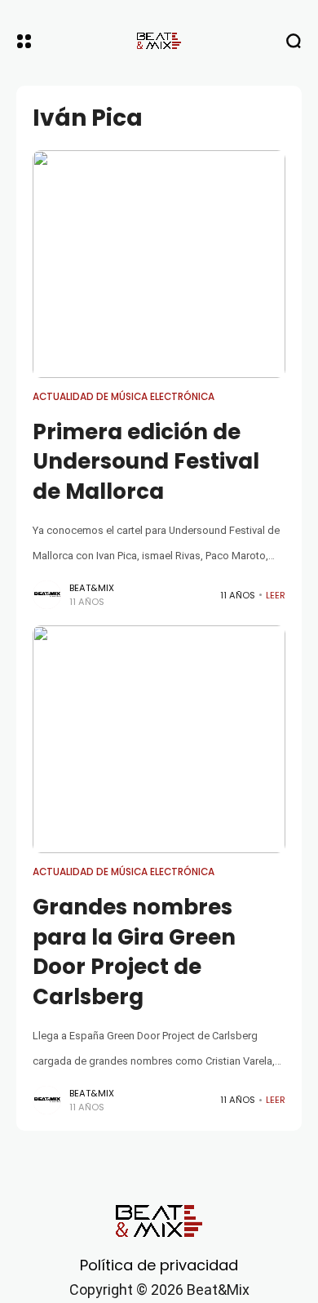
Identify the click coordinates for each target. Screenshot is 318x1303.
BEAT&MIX (91, 587)
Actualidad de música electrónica (123, 396)
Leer (275, 595)
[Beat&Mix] (159, 41)
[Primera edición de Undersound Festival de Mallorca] (159, 264)
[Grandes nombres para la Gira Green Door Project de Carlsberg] (159, 739)
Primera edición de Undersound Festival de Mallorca (146, 461)
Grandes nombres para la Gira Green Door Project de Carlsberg (134, 951)
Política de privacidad (159, 1265)
